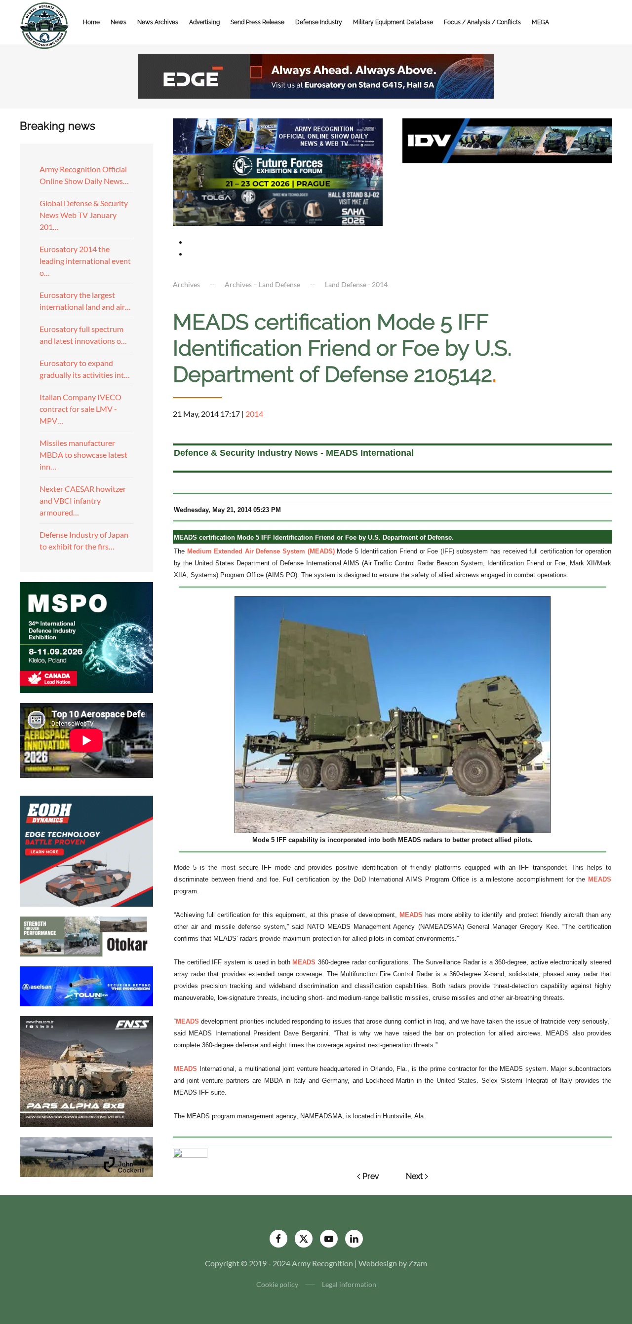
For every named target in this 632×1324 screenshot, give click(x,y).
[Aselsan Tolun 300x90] (86, 985)
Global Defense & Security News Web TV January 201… (84, 214)
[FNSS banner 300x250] (86, 1070)
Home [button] (91, 22)
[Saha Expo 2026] (278, 135)
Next (414, 1176)
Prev (370, 1176)
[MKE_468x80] (278, 207)
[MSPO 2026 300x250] (86, 636)
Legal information (349, 1284)
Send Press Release (257, 22)
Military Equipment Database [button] (393, 22)
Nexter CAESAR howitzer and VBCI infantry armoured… (83, 500)
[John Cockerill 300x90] (86, 1155)
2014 (254, 413)
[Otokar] (86, 935)
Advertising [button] (204, 22)
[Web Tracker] (190, 1151)
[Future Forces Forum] (278, 171)
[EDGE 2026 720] (316, 75)
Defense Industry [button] (318, 22)
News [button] (118, 22)
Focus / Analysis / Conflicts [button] (482, 22)
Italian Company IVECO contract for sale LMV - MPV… (80, 408)
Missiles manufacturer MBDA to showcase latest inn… (83, 454)
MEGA (540, 22)
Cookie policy (277, 1284)
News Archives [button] (157, 22)
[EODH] (86, 849)
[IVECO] (507, 139)
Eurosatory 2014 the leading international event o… (85, 260)
